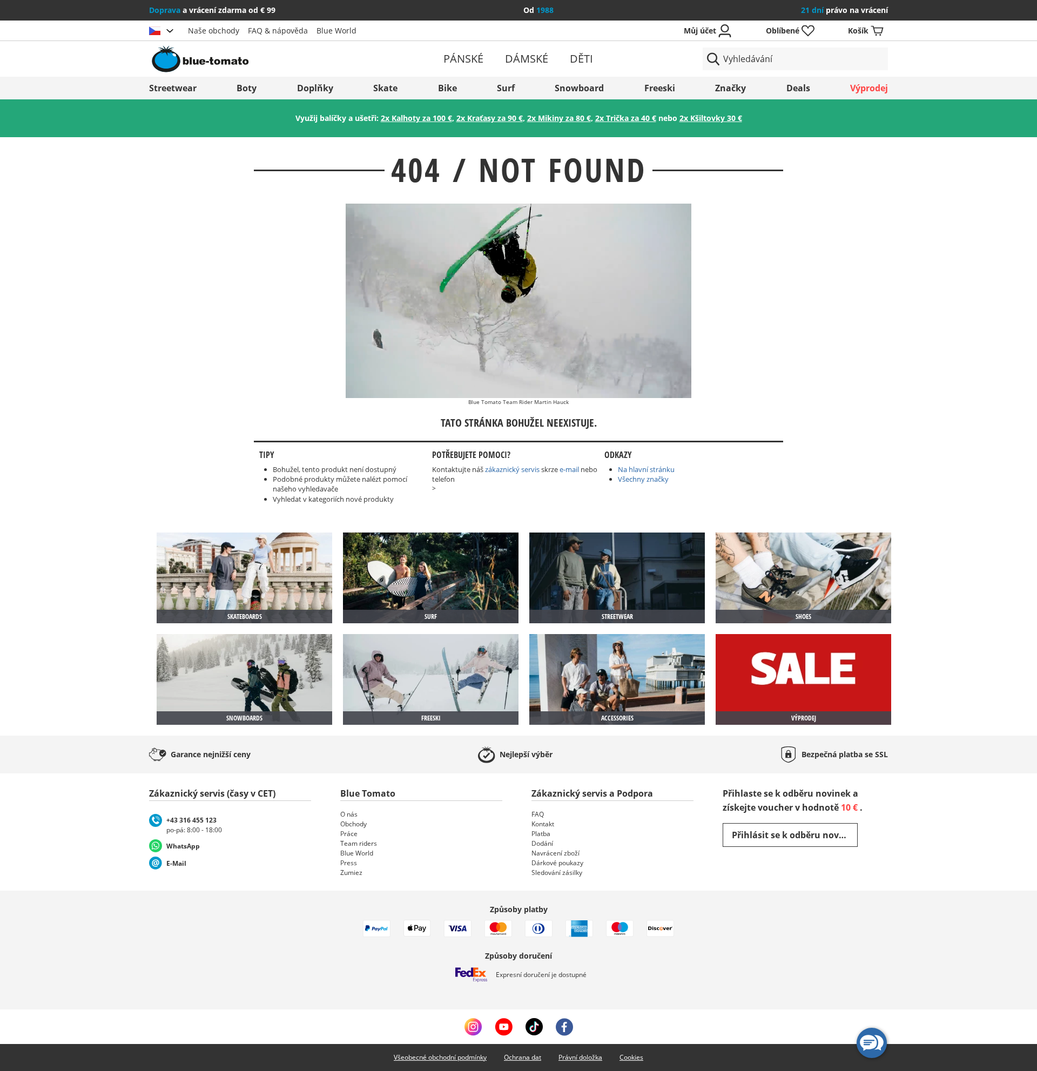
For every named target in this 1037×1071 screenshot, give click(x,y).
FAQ (537, 814)
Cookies (631, 1057)
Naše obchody (213, 30)
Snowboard (579, 88)
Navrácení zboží (555, 853)
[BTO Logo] (269, 58)
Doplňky (315, 88)
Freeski (659, 88)
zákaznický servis (512, 469)
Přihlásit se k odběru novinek (795, 835)
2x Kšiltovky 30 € (710, 118)
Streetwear (173, 88)
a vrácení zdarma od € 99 (212, 10)
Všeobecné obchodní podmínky (440, 1057)
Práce (349, 833)
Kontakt (542, 823)
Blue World (336, 30)
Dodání (542, 843)
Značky (730, 88)
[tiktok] (534, 1026)
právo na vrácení (844, 10)
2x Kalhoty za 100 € (416, 118)
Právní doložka (580, 1057)
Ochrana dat (522, 1057)
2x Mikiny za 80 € (559, 118)
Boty (247, 88)
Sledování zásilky (556, 872)
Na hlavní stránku (646, 469)
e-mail (569, 469)
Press (348, 862)
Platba (540, 833)
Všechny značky (643, 479)
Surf (506, 88)
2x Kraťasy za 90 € (489, 118)
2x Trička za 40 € (625, 118)
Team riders (358, 843)
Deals (798, 88)
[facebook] (564, 1026)
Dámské (526, 58)
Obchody (353, 823)
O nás (349, 814)
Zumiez (351, 872)
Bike (447, 88)
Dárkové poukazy (557, 862)
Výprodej (869, 88)
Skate (385, 88)
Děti (581, 58)
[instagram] (473, 1026)
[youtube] (504, 1026)
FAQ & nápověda (278, 30)
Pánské (463, 58)
